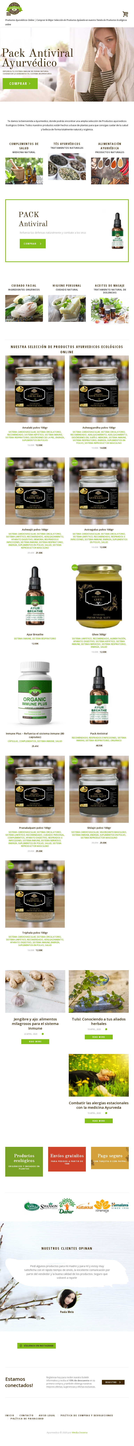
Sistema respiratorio (17, 437)
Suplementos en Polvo (35, 440)
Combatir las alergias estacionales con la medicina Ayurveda (99, 1105)
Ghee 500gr (99, 634)
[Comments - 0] (43, 1034)
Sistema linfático (16, 536)
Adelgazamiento (97, 434)
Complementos (27, 741)
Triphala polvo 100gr (35, 932)
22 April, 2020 (30, 1034)
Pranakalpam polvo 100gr (35, 827)
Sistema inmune (53, 434)
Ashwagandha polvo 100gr (99, 427)
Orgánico (116, 740)
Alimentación (117, 638)
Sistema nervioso (91, 644)
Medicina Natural (24, 152)
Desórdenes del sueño (84, 437)
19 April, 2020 (94, 1029)
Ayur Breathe (35, 634)
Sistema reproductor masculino (103, 443)
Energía (59, 437)
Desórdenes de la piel (42, 437)
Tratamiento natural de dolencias (110, 291)
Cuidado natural (67, 289)
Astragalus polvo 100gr (99, 529)
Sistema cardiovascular (22, 431)
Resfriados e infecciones (102, 737)
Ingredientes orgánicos (24, 289)
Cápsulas (13, 741)
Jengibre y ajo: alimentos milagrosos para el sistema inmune (35, 1024)
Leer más (35, 598)
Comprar (30, 243)
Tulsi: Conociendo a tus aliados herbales (99, 1021)
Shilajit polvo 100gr (99, 827)
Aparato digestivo (22, 539)
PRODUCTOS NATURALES (109, 152)
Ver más (67, 156)
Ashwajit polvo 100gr (35, 529)
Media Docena (79, 1432)
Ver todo (24, 160)
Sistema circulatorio (49, 431)
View (35, 384)
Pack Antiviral (99, 733)
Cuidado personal (53, 834)
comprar (18, 83)
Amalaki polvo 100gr (35, 427)
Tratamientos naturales (67, 147)
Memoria (103, 437)
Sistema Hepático (34, 434)
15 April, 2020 (94, 1113)
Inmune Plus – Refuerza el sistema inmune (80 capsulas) (35, 735)
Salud (48, 545)
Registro (111, 1382)
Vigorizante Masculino (113, 832)
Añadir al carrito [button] (34, 391)
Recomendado (15, 434)
